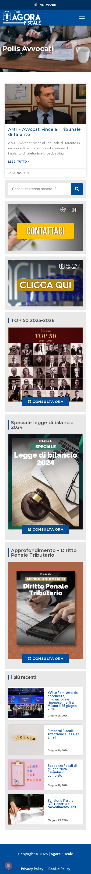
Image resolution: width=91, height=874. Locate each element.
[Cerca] (77, 189)
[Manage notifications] (8, 865)
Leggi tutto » (18, 161)
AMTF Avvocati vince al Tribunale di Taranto (44, 132)
